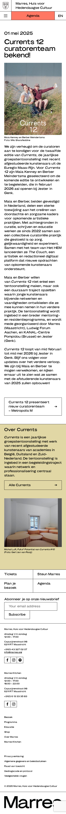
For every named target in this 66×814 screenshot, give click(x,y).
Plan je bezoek (10, 585)
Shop (7, 732)
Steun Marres (48, 574)
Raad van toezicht (14, 766)
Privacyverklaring (14, 756)
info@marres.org (13, 652)
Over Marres (11, 737)
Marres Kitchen (12, 741)
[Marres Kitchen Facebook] (7, 704)
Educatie (9, 727)
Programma (10, 722)
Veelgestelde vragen (15, 775)
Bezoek (8, 717)
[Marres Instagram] (14, 660)
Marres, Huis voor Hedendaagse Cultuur (34, 5)
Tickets (10, 574)
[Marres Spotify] (20, 660)
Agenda (33, 15)
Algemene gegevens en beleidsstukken (25, 761)
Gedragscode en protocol (18, 771)
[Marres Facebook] (7, 660)
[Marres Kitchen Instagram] (14, 704)
